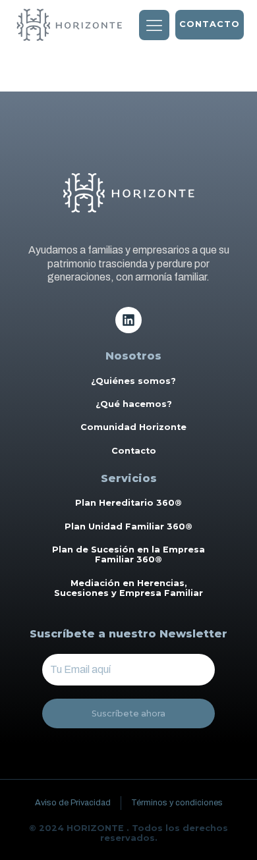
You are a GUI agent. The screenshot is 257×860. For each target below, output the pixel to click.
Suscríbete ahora (128, 713)
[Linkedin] (128, 320)
